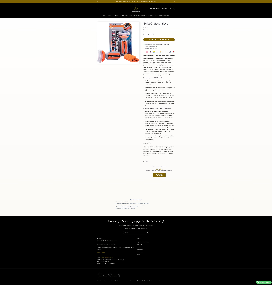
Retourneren (140, 252)
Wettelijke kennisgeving (122, 280)
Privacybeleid (140, 280)
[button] (98, 8)
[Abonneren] (147, 232)
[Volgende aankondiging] (174, 1)
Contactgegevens (132, 280)
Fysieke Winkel (101, 252)
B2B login (139, 244)
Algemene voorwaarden (143, 242)
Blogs (138, 254)
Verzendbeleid (147, 280)
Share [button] (146, 161)
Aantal (144, 32)
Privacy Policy (140, 249)
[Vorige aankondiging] (97, 1)
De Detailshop (103, 280)
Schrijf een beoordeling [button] (159, 175)
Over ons (139, 247)
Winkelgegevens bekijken (151, 48)
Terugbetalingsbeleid (112, 280)
